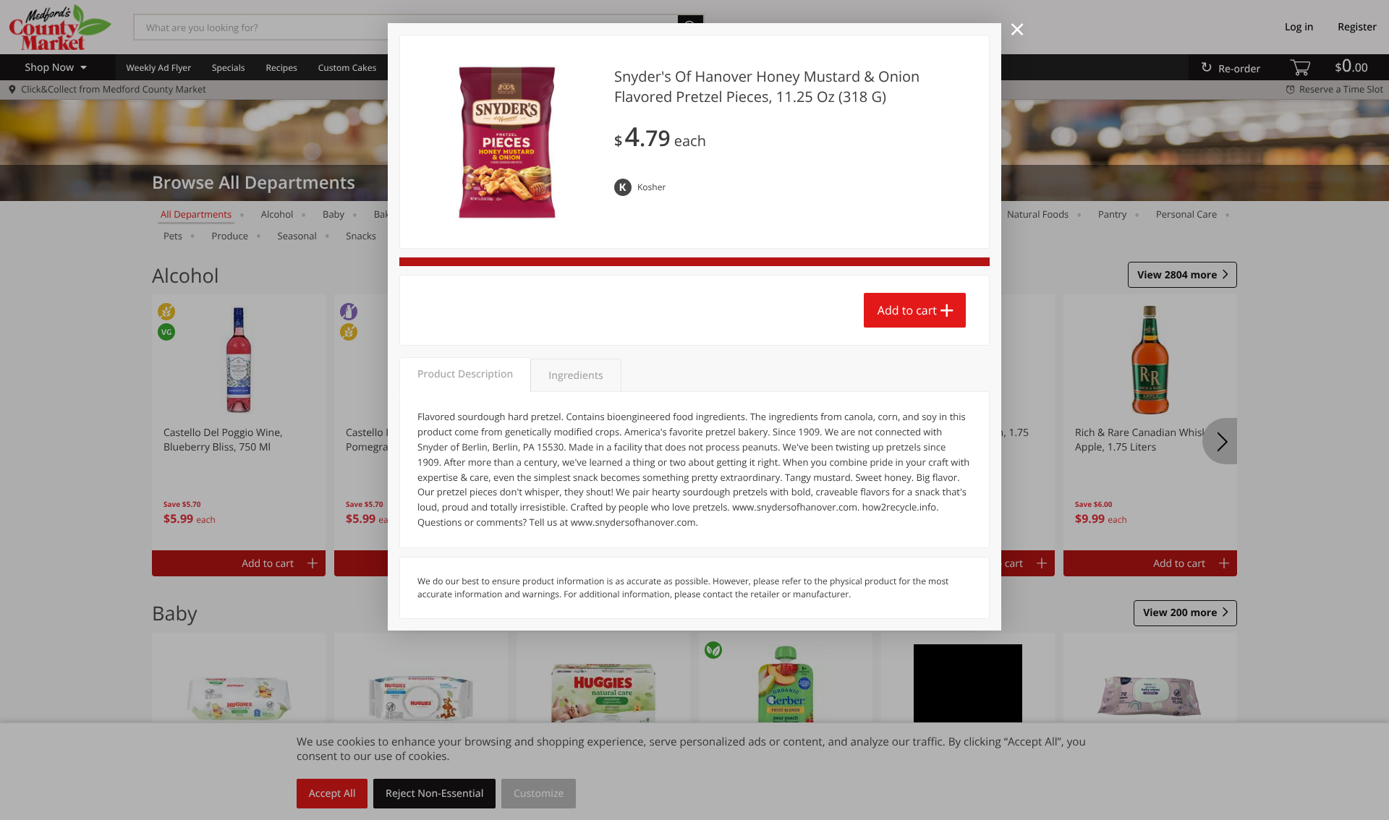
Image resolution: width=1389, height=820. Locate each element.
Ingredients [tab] (575, 376)
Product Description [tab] (465, 374)
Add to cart (907, 310)
